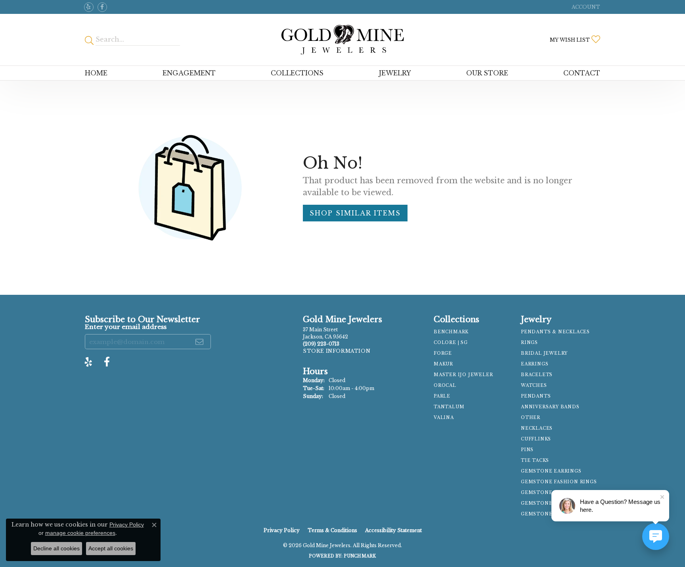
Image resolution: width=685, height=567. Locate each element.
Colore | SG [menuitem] (451, 342)
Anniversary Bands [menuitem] (550, 406)
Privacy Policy (282, 530)
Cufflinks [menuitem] (536, 439)
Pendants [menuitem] (536, 396)
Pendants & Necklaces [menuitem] (555, 331)
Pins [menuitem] (527, 449)
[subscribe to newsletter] (199, 341)
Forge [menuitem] (443, 353)
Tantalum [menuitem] (449, 406)
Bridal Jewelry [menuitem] (544, 353)
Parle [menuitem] (442, 396)
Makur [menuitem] (443, 364)
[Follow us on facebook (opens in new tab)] (102, 7)
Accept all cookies (110, 548)
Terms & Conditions (332, 530)
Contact (581, 73)
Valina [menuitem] (444, 417)
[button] (585, 7)
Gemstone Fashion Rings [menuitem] (559, 481)
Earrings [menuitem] (534, 364)
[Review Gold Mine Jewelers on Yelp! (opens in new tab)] (89, 7)
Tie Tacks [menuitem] (535, 460)
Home (96, 73)
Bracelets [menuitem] (537, 374)
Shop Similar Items (355, 213)
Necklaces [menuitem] (537, 428)
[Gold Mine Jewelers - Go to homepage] (342, 39)
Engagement (189, 73)
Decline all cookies (56, 548)
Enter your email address (125, 327)
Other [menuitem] (530, 417)
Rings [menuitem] (529, 342)
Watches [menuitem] (534, 385)
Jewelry (395, 73)
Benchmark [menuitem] (451, 331)
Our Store (487, 73)
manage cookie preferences (80, 533)
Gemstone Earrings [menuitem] (551, 471)
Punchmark (360, 556)
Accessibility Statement (393, 530)
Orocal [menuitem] (445, 385)
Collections (297, 73)
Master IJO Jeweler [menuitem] (463, 374)
